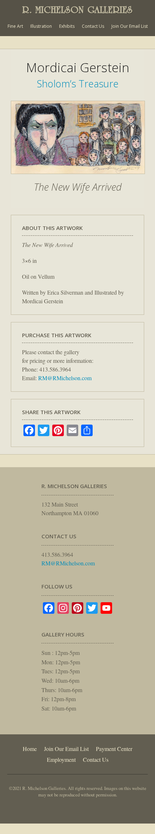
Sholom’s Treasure (78, 83)
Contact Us (93, 26)
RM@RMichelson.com (65, 378)
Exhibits (67, 26)
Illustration (41, 26)
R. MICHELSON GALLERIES (77, 10)
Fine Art (15, 26)
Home (30, 748)
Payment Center (114, 748)
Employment (61, 759)
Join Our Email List (129, 26)
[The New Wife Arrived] (78, 178)
